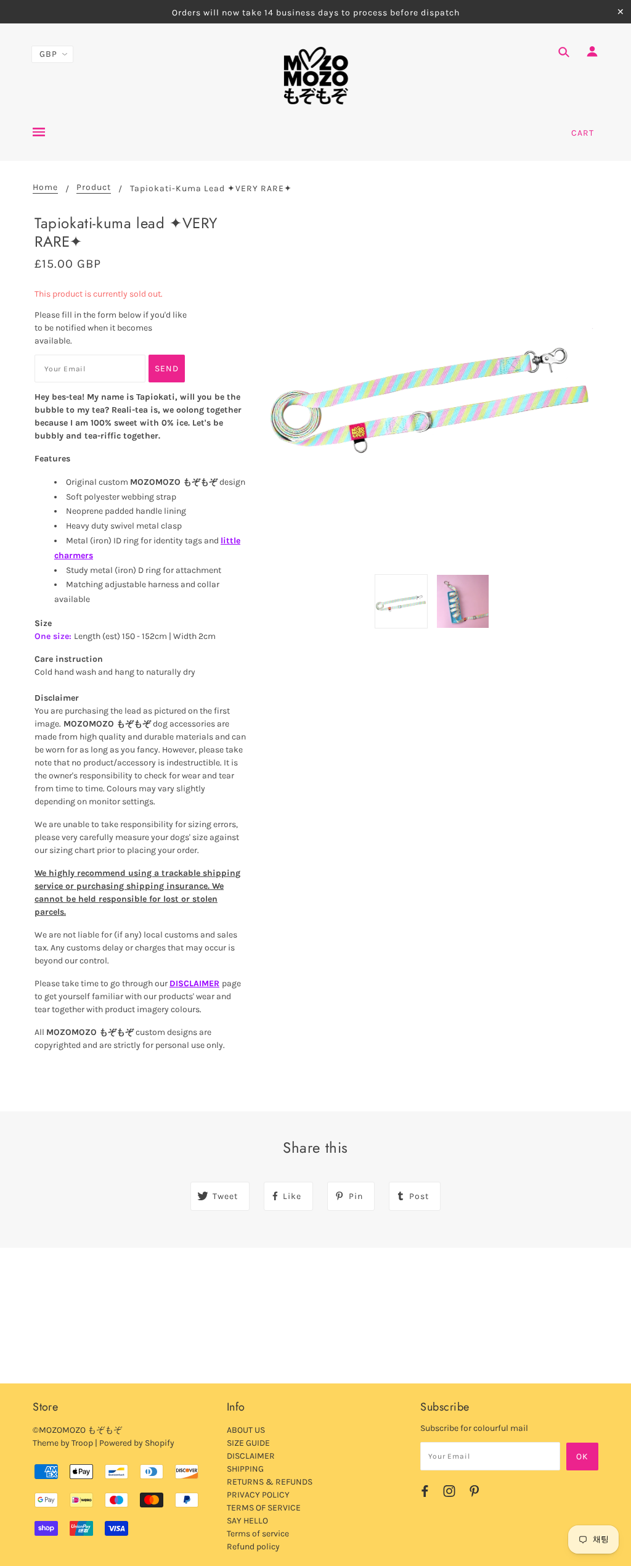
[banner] (316, 76)
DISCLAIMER (194, 983)
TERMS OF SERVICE (264, 1507)
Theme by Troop (63, 1443)
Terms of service (258, 1533)
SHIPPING (245, 1469)
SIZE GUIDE (248, 1443)
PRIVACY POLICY (258, 1495)
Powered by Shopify (136, 1443)
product (93, 187)
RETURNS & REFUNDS (269, 1482)
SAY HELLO (247, 1520)
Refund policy (253, 1546)
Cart (582, 133)
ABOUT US (246, 1430)
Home (45, 187)
